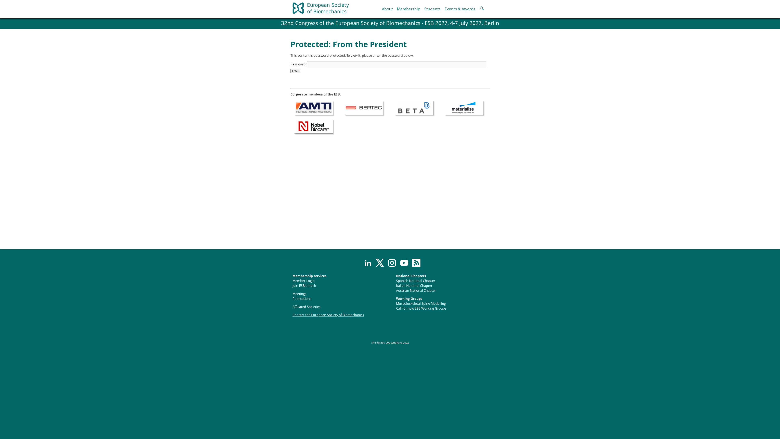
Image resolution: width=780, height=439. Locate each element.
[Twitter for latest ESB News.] (378, 263)
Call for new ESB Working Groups (421, 308)
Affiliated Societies (306, 307)
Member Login (303, 281)
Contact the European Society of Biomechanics (328, 315)
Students (432, 9)
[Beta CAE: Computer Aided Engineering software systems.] (414, 107)
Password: (298, 64)
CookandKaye (394, 342)
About (387, 9)
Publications (301, 298)
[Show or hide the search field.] (481, 9)
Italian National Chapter (414, 285)
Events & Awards (460, 9)
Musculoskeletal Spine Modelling (421, 303)
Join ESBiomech (304, 285)
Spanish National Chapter (415, 281)
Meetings (299, 294)
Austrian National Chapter (416, 290)
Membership (408, 9)
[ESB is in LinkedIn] (366, 263)
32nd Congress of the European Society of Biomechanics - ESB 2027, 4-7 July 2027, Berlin (390, 23)
